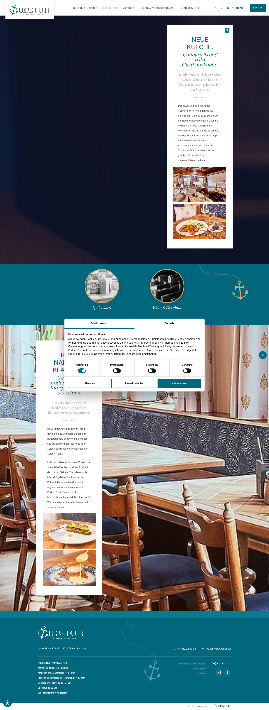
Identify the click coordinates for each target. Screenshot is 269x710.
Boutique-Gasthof (85, 7)
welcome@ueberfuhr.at (218, 648)
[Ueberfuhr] (29, 9)
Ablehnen (90, 383)
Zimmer (128, 7)
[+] (199, 184)
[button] (7, 702)
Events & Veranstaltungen (157, 7)
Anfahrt (200, 673)
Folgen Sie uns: (221, 663)
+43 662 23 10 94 (186, 648)
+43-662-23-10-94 (231, 8)
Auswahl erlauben (134, 383)
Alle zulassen (179, 383)
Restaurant (110, 7)
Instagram (219, 672)
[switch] (117, 370)
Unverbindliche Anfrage (192, 663)
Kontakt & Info (189, 7)
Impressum (198, 668)
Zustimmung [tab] (99, 323)
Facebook (227, 672)
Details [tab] (170, 323)
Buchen (258, 8)
